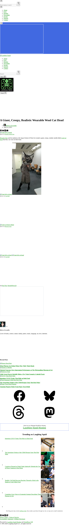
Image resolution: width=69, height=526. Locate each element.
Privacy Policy (4, 517)
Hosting (6, 62)
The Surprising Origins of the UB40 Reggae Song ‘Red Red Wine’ (20, 382)
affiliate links (23, 511)
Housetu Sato (4, 138)
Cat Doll (7, 196)
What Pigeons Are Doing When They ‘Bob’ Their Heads (17, 366)
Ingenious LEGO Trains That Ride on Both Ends (15, 378)
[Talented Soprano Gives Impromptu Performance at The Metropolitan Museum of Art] (6, 367)
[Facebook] (1, 131)
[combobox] (8, 74)
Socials (6, 65)
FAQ (5, 60)
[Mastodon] (49, 418)
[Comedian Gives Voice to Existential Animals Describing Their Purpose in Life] (47, 506)
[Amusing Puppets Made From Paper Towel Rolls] (8, 384)
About (5, 58)
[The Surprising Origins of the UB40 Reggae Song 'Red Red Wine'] (47, 465)
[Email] (7, 131)
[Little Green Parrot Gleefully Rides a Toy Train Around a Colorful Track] (5, 371)
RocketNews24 (12, 285)
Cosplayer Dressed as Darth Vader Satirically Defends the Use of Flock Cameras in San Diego (22, 467)
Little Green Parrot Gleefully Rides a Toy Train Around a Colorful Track (22, 374)
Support (6, 67)
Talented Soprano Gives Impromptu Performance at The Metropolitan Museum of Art (26, 370)
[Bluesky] (3, 131)
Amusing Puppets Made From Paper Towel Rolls (15, 387)
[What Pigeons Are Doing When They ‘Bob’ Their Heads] (6, 363)
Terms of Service (14, 517)
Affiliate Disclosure (19, 519)
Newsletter (7, 63)
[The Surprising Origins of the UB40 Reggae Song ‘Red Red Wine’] (11, 380)
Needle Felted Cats (9, 134)
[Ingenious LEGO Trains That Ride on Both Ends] (7, 376)
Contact (6, 68)
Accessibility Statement (6, 519)
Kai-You (4, 285)
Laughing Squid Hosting (34, 427)
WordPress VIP (28, 522)
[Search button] (18, 73)
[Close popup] (1, 23)
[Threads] (5, 131)
